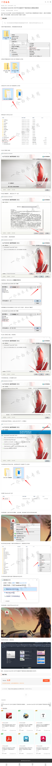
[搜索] (45, 2)
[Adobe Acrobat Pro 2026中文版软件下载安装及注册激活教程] (9, 738)
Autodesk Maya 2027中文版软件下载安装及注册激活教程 (25, 748)
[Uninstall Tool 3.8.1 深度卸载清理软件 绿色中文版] (26, 715)
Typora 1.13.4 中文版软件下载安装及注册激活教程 (43, 725)
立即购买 (46, 680)
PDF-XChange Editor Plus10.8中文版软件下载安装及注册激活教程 (9, 725)
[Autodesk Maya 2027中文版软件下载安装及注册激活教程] (26, 738)
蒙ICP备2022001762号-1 (26, 760)
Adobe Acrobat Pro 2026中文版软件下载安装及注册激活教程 (8, 748)
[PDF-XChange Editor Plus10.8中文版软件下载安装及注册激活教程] (9, 715)
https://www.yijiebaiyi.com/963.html (16, 688)
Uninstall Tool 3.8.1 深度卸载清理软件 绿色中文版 (25, 725)
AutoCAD (3, 699)
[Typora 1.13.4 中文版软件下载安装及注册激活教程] (43, 715)
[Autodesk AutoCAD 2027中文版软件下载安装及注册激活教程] (43, 738)
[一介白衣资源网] (5, 2)
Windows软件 (10, 10)
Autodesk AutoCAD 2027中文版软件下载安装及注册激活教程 (42, 748)
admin (3, 10)
